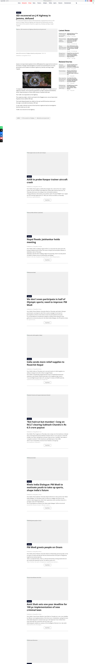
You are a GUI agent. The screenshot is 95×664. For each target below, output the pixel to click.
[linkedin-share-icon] (1, 136)
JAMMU (18, 118)
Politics (50, 3)
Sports (54, 3)
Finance (39, 3)
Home (19, 3)
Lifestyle (45, 3)
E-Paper (29, 3)
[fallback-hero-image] (63, 35)
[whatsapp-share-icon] (1, 128)
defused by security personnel (43, 118)
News (34, 3)
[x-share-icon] (1, 130)
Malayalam (24, 3)
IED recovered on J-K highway (28, 118)
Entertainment (67, 3)
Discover (60, 3)
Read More (47, 200)
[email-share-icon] (1, 138)
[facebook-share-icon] (1, 133)
